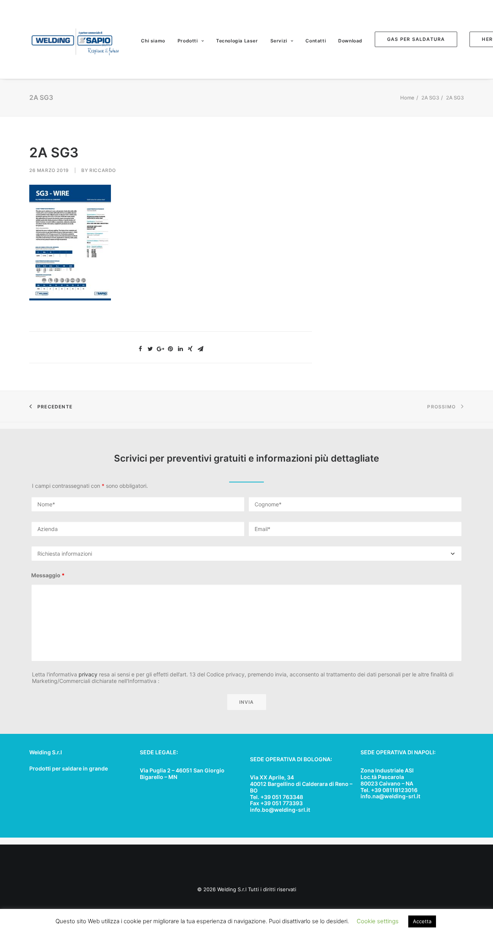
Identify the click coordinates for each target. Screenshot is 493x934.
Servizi (278, 41)
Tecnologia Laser (237, 41)
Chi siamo (153, 41)
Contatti (315, 41)
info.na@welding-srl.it (390, 796)
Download (350, 41)
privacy (88, 674)
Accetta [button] (422, 921)
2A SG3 (430, 97)
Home (407, 97)
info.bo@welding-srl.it (280, 809)
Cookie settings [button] (378, 921)
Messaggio (48, 575)
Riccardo (102, 170)
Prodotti (188, 41)
